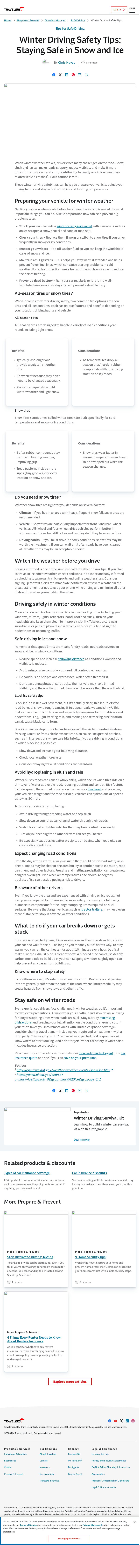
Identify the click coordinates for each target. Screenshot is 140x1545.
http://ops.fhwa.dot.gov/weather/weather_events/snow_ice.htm (63, 1070)
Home (7, 20)
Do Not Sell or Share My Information (111, 1467)
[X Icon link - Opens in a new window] (121, 1421)
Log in (118, 9)
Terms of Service (100, 1454)
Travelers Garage (55, 20)
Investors (45, 1467)
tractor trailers (91, 909)
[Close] (134, 1522)
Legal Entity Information (104, 1487)
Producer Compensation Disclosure (110, 1481)
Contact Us (74, 1454)
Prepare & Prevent (28, 20)
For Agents (73, 1467)
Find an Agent (75, 1474)
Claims (7, 1467)
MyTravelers (75, 1460)
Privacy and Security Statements (109, 1461)
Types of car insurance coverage (27, 1173)
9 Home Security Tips (90, 1257)
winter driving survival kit (74, 226)
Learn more (82, 1139)
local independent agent (96, 1053)
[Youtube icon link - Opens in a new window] (115, 1421)
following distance (71, 659)
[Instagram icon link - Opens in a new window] (133, 1421)
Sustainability (47, 1474)
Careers (44, 1461)
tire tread (94, 789)
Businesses (10, 1461)
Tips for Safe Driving (70, 28)
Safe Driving (78, 20)
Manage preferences (68, 1538)
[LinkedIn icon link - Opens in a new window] (127, 1421)
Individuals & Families (15, 1454)
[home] (14, 8)
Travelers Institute (49, 1481)
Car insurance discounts (89, 1173)
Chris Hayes (66, 62)
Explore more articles (70, 1381)
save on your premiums (80, 1057)
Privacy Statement (92, 1525)
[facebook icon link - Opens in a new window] (110, 1421)
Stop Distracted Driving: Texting (30, 1257)
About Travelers (48, 1454)
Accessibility (98, 1474)
